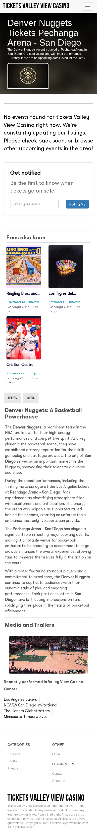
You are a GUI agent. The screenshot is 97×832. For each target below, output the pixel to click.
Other (56, 754)
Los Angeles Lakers (20, 699)
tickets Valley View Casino (46, 797)
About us (58, 781)
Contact (57, 773)
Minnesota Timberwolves (26, 716)
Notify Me (77, 204)
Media (31, 398)
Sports (12, 761)
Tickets (12, 398)
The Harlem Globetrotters (27, 711)
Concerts (13, 754)
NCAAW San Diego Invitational (30, 705)
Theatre (12, 768)
